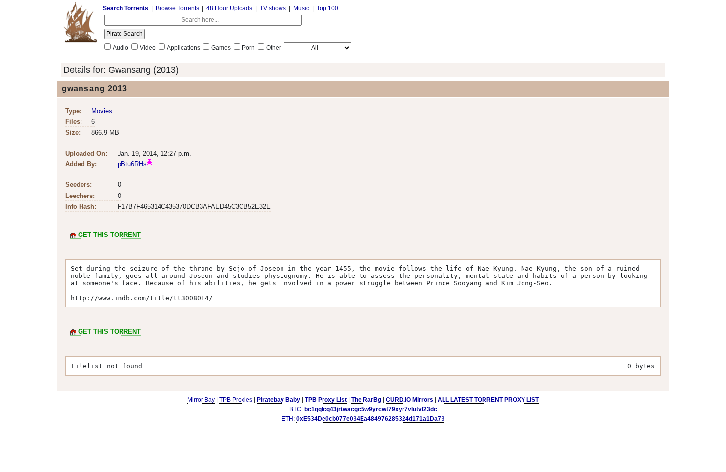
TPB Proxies (235, 399)
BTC (295, 409)
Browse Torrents (177, 8)
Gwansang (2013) (143, 69)
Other (273, 47)
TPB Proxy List (326, 399)
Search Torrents (125, 8)
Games (221, 47)
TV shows (273, 8)
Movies (101, 111)
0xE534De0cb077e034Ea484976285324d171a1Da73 (370, 418)
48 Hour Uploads (229, 8)
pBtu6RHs (132, 164)
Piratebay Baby (278, 399)
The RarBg (366, 399)
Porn (248, 47)
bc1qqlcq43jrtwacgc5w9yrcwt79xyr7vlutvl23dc (370, 409)
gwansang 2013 (94, 88)
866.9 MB (105, 132)
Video (148, 47)
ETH (287, 418)
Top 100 (327, 8)
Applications (183, 47)
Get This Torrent (108, 234)
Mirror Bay (201, 399)
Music (301, 8)
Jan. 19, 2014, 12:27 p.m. (154, 153)
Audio (120, 47)
